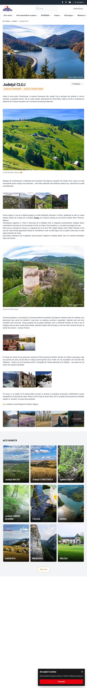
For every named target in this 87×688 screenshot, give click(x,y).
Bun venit (8, 15)
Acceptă (61, 682)
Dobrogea (68, 15)
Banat (57, 15)
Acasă (7, 21)
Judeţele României (12, 89)
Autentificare (78, 9)
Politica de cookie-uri (76, 676)
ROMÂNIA (45, 15)
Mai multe (43, 569)
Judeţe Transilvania (33, 89)
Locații (14, 21)
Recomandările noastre (26, 15)
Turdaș (36, 218)
